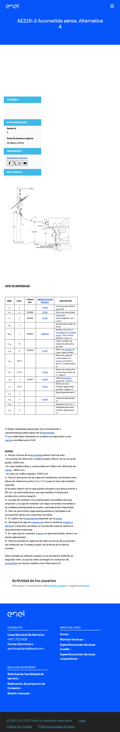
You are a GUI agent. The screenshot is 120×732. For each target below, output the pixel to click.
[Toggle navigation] (112, 6)
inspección (37, 522)
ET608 (45, 372)
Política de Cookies (19, 726)
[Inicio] (13, 6)
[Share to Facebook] (9, 163)
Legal (82, 720)
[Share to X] (14, 163)
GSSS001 (45, 334)
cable (67, 355)
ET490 (45, 308)
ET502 (45, 318)
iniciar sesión (58, 585)
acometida (48, 432)
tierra (58, 309)
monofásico (61, 332)
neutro (59, 361)
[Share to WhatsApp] (19, 163)
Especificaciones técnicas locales (77, 647)
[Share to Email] (25, 163)
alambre (68, 350)
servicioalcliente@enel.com (25, 648)
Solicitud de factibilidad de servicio (26, 676)
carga (8, 440)
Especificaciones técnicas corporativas (77, 657)
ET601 (45, 387)
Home (64, 634)
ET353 (45, 312)
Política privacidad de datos (56, 726)
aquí (86, 585)
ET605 (45, 399)
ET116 (45, 351)
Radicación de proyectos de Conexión (26, 686)
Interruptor (60, 315)
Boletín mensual (18, 693)
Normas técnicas (71, 639)
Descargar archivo (17, 157)
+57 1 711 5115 (17, 639)
